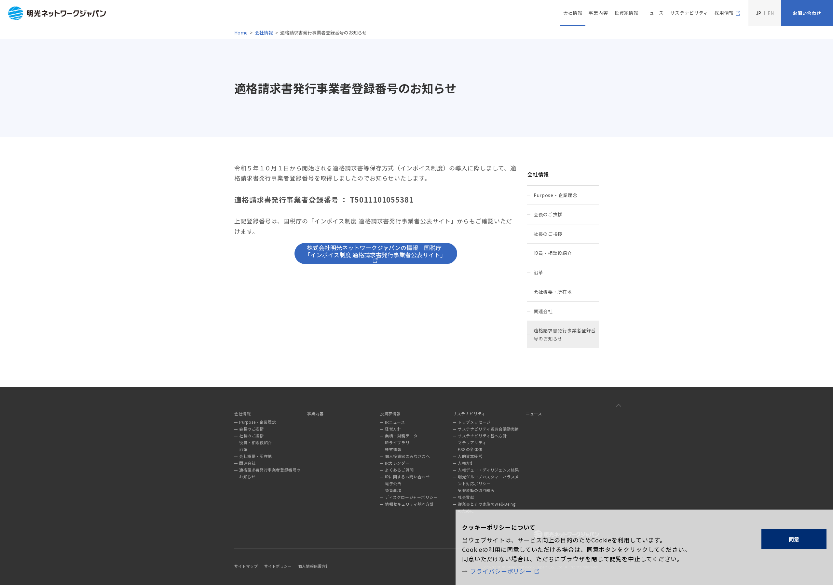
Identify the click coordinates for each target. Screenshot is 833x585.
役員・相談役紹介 (553, 253)
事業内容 (598, 12)
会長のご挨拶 (548, 214)
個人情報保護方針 (313, 566)
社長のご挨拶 (548, 234)
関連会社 (543, 311)
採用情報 (724, 12)
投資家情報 (626, 12)
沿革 (538, 272)
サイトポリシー (278, 566)
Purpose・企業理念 (555, 195)
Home (241, 32)
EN (771, 13)
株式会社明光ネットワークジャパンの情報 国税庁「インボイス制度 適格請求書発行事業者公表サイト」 (375, 251)
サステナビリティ (689, 12)
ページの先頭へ (618, 405)
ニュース (654, 12)
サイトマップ (246, 566)
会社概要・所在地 (553, 291)
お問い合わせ (807, 13)
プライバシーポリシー (501, 571)
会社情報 (264, 32)
